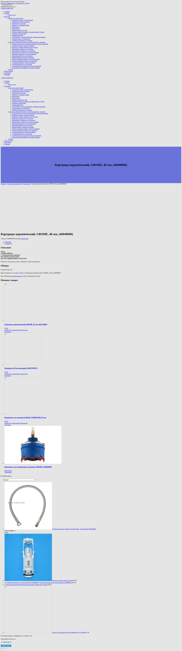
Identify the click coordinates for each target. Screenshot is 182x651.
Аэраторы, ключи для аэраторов (22, 20)
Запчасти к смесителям (15, 18)
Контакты (8, 73)
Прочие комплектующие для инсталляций (25, 59)
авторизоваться (17, 276)
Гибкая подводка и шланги (21, 22)
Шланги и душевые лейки (20, 25)
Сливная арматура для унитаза (22, 64)
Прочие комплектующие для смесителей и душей (28, 32)
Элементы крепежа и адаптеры (22, 40)
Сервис (7, 13)
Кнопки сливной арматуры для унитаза (25, 47)
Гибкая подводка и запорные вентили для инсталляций (30, 44)
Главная (7, 11)
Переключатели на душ (19, 30)
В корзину (8, 332)
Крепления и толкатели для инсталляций (25, 52)
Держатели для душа (18, 23)
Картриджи (16, 27)
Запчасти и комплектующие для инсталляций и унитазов (26, 42)
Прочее (10, 69)
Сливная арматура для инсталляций (23, 63)
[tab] (93, 242)
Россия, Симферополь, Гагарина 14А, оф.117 (15, 3)
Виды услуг (12, 15)
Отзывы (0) (8, 243)
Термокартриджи (17, 35)
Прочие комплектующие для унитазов (24, 61)
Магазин (7, 17)
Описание (8, 242)
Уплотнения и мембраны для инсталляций (26, 68)
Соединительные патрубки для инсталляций (26, 66)
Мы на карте (9, 71)
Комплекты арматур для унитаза (22, 49)
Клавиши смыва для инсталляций (23, 45)
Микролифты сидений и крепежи (23, 57)
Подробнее (8, 472)
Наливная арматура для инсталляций (24, 54)
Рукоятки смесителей (19, 34)
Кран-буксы (16, 28)
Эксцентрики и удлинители (21, 39)
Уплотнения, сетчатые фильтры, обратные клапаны (28, 37)
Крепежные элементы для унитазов (23, 51)
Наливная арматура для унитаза (22, 56)
